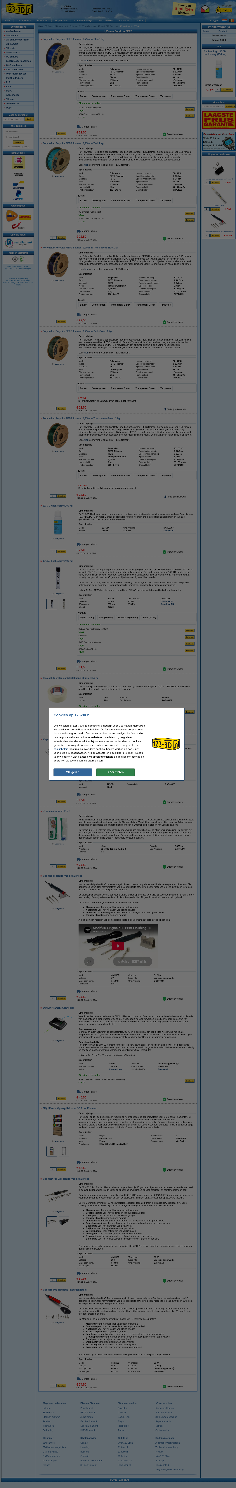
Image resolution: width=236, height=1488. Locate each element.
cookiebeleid (61, 748)
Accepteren (115, 772)
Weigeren (72, 772)
